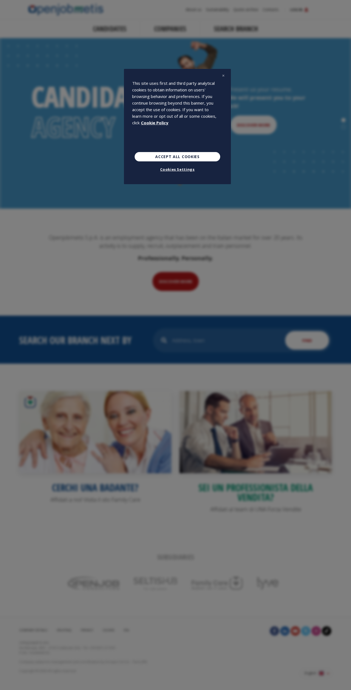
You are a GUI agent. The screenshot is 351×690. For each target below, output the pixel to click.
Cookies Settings (177, 169)
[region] (177, 126)
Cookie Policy (154, 122)
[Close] (223, 75)
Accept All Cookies (177, 156)
